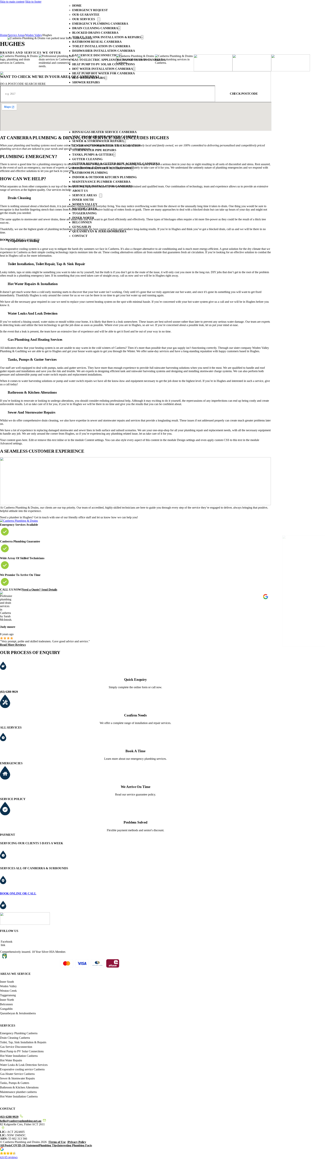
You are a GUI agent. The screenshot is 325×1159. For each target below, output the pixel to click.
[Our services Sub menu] (98, 19)
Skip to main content (12, 1)
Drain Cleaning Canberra (95, 28)
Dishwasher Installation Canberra (103, 50)
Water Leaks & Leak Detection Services (24, 1064)
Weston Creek (8, 990)
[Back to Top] (312, 1148)
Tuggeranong (8, 995)
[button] (162, 1153)
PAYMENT (7, 834)
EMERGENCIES (11, 763)
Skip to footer (33, 1)
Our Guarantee (85, 14)
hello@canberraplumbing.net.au (20, 1120)
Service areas (16, 35)
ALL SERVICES (11, 727)
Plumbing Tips (48, 1145)
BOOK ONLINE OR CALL (18, 893)
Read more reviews (13, 644)
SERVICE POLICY (13, 799)
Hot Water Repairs (11, 1060)
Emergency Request (90, 10)
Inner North (7, 999)
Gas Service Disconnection (16, 1046)
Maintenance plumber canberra (18, 1092)
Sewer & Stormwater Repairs (17, 1078)
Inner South (7, 981)
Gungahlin (6, 1008)
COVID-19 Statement (25, 1145)
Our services (83, 19)
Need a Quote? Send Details (39, 589)
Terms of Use (57, 1142)
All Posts (5, 1145)
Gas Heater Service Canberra (17, 1073)
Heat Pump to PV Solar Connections (22, 1051)
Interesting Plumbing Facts (75, 1145)
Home (77, 5)
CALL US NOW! (11, 589)
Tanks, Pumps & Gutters (14, 1082)
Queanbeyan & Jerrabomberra (18, 1013)
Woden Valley (33, 35)
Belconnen (6, 1004)
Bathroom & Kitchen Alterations (19, 1087)
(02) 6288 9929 (9, 691)
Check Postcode (244, 93)
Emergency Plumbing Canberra (100, 23)
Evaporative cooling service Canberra (22, 1069)
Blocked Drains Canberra (95, 32)
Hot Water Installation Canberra (19, 1055)
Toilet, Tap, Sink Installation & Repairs (23, 1042)
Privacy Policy (77, 1142)
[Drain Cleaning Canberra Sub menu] (119, 28)
